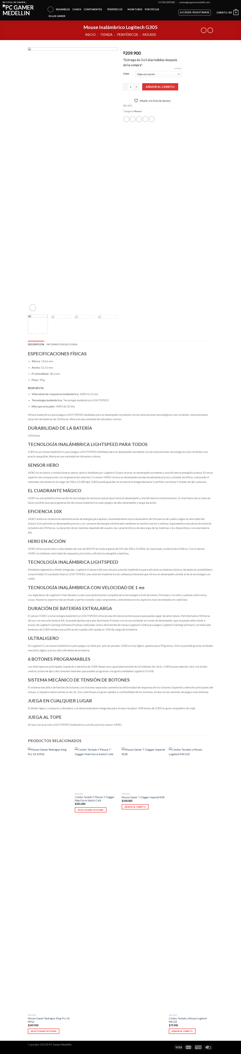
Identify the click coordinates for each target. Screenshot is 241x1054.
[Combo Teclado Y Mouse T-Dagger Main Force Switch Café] (96, 769)
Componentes (93, 9)
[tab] (36, 344)
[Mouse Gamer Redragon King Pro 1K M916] (49, 879)
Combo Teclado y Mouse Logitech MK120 (188, 1020)
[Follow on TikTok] (226, 2)
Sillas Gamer (57, 16)
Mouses (149, 35)
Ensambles (63, 9)
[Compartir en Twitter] (133, 119)
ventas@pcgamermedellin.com (194, 2)
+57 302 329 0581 (166, 2)
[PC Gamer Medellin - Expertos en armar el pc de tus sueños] (22, 12)
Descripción (36, 344)
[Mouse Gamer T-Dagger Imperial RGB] (143, 769)
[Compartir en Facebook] (126, 119)
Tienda (106, 35)
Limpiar (177, 68)
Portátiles (152, 9)
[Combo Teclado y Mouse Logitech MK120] (190, 879)
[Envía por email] (139, 119)
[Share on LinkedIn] (152, 119)
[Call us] (233, 2)
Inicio (90, 35)
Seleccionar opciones (44, 1031)
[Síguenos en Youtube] (237, 2)
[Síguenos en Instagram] (223, 2)
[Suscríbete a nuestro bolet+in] (215, 2)
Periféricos (114, 9)
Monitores (135, 9)
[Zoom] (32, 307)
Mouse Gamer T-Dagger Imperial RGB (143, 797)
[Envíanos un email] (230, 2)
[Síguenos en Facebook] (220, 2)
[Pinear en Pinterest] (145, 119)
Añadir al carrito (160, 86)
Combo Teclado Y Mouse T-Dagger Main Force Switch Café (95, 799)
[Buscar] (50, 9)
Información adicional (62, 344)
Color (126, 74)
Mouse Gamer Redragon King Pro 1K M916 (49, 1020)
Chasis (76, 9)
